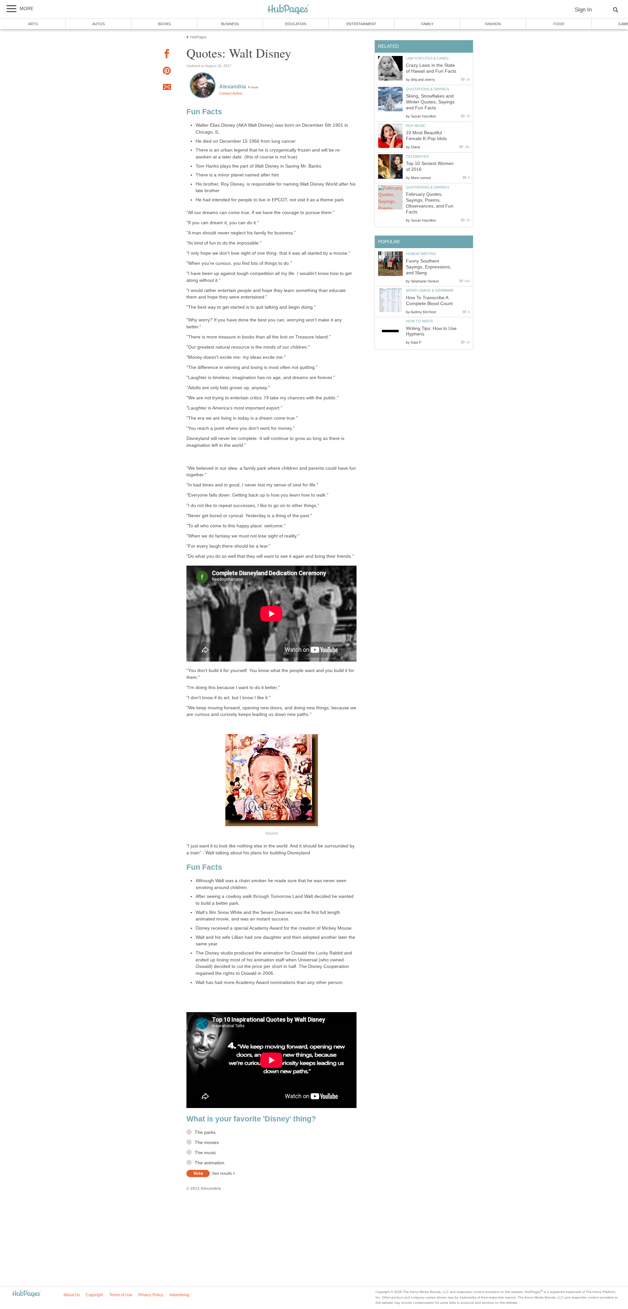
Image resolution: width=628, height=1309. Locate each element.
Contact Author (231, 93)
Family (427, 24)
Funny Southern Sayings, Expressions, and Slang (428, 267)
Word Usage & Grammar (430, 290)
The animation (209, 1162)
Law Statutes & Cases (427, 58)
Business (230, 24)
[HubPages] (288, 9)
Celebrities (417, 156)
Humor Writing (421, 254)
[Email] (166, 88)
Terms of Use (120, 1295)
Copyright (94, 1295)
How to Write (419, 321)
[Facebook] (166, 55)
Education (295, 24)
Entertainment (361, 24)
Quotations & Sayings (427, 89)
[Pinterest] (166, 72)
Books (164, 24)
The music (205, 1152)
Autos (98, 24)
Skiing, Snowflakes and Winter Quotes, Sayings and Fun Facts (430, 102)
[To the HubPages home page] (26, 1294)
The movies (207, 1142)
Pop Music (416, 126)
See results (222, 1173)
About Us (71, 1295)
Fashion (493, 24)
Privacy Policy (150, 1295)
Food (558, 24)
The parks (205, 1132)
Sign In (583, 10)
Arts (33, 24)
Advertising (179, 1295)
